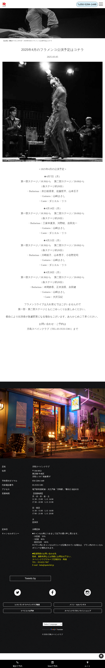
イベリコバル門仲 (27, 611)
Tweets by (30, 578)
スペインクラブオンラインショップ (78, 611)
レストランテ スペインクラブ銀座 (27, 605)
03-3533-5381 (37, 485)
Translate (60, 629)
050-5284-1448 (38, 481)
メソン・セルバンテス (78, 605)
